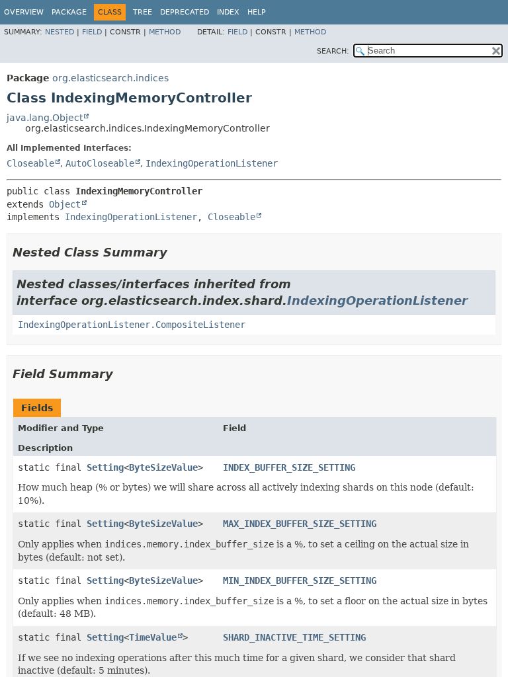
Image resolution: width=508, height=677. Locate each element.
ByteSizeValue (163, 467)
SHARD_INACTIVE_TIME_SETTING (294, 637)
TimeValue (153, 637)
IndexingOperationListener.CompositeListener (131, 324)
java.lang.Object (45, 117)
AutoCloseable (99, 163)
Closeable (30, 163)
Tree (142, 12)
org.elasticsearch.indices (110, 78)
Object (65, 204)
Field (92, 32)
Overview (24, 12)
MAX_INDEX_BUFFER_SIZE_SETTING (299, 523)
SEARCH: (333, 51)
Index (228, 12)
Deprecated (184, 12)
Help (256, 12)
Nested (59, 32)
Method (165, 32)
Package (69, 12)
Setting (105, 467)
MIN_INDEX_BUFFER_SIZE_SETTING (299, 580)
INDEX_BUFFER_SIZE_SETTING (289, 467)
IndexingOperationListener (212, 163)
